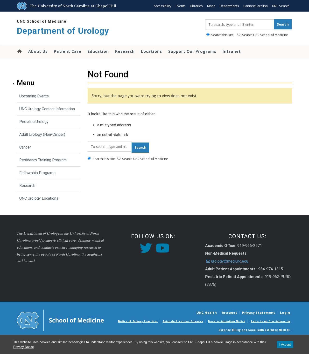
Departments (229, 6)
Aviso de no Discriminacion (270, 321)
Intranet (232, 51)
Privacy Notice (23, 347)
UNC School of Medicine (41, 21)
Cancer (25, 147)
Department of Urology (63, 31)
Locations (151, 51)
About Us (38, 51)
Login (285, 312)
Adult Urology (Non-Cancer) (42, 134)
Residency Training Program (43, 160)
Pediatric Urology (34, 121)
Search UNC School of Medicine (264, 35)
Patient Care (67, 51)
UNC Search (280, 6)
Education (98, 51)
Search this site (222, 35)
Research (125, 51)
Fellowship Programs (37, 172)
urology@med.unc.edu (230, 261)
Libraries (196, 6)
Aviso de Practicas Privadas (183, 321)
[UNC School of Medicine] (60, 320)
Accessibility (162, 6)
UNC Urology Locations (38, 198)
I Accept (285, 344)
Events (181, 6)
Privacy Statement (258, 312)
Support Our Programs (192, 51)
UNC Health (207, 312)
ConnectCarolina (255, 6)
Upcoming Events (34, 96)
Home (19, 51)
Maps (211, 6)
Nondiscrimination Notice (226, 321)
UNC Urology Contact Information (47, 109)
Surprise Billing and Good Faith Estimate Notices (254, 330)
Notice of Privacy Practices (138, 321)
